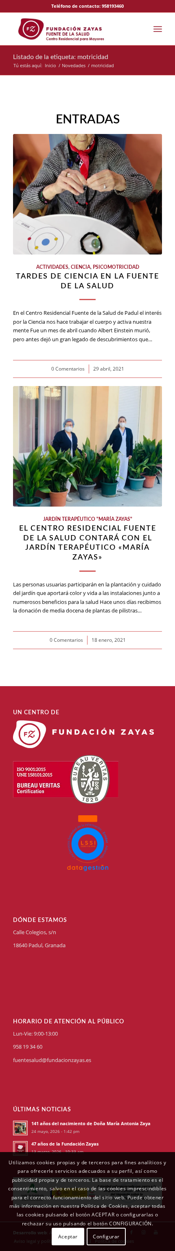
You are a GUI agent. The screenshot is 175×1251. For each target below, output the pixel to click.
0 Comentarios (68, 368)
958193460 (113, 6)
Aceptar (68, 1236)
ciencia (80, 267)
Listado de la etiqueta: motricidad (60, 57)
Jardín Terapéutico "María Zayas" (87, 519)
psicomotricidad (116, 267)
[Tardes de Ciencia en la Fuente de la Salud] (87, 194)
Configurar (106, 1236)
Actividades (52, 267)
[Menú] (157, 29)
